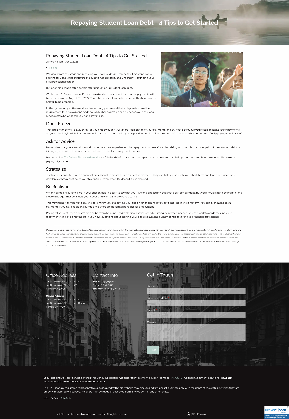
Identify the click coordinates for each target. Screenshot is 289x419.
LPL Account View (232, 52)
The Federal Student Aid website (82, 157)
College (53, 67)
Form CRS (65, 398)
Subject (162, 310)
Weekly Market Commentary (217, 45)
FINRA (173, 377)
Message (162, 322)
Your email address (168, 298)
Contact (213, 52)
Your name (163, 286)
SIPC (180, 377)
